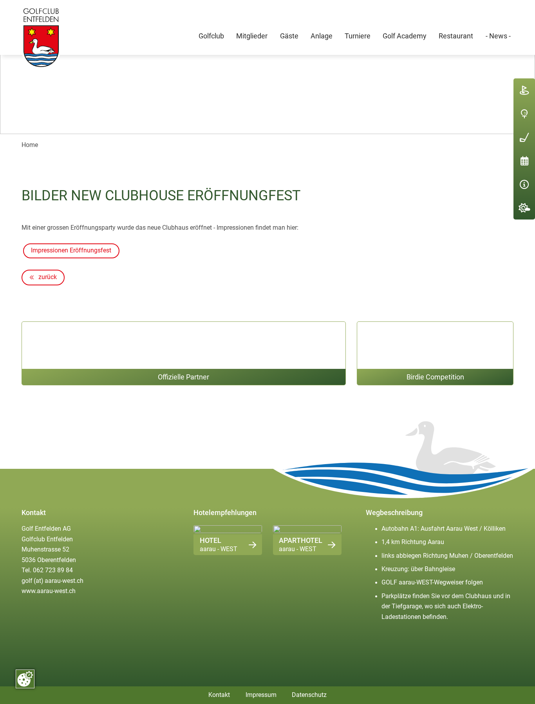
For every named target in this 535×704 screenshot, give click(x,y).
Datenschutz (309, 695)
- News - (498, 36)
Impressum (261, 695)
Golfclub (211, 36)
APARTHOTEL (300, 540)
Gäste (289, 36)
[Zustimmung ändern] (25, 679)
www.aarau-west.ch (49, 591)
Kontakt (219, 695)
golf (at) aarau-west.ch (52, 580)
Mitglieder (252, 36)
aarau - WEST (218, 549)
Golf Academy (405, 36)
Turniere (358, 36)
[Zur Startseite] (41, 37)
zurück (47, 277)
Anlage (322, 36)
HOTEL (210, 540)
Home (30, 145)
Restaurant (456, 36)
